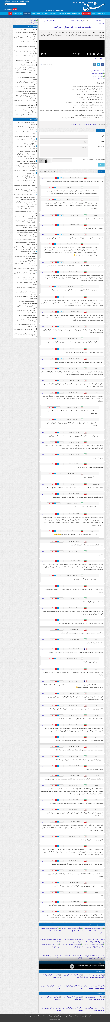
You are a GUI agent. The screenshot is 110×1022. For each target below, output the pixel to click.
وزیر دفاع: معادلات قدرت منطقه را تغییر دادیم (25, 274)
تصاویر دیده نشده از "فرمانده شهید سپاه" (27, 43)
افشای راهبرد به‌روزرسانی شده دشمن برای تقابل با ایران (26, 111)
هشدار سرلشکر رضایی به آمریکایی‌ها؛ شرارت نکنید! (26, 265)
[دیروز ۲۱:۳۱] (94, 979)
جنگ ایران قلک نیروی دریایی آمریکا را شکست (26, 236)
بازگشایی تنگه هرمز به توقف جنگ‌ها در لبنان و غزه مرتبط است (26, 61)
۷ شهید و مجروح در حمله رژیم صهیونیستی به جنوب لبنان (28, 302)
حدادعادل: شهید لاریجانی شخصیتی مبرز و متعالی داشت (25, 269)
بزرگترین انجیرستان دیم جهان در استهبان (51, 1009)
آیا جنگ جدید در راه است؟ (28, 65)
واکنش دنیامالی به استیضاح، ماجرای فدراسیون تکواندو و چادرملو (94, 987)
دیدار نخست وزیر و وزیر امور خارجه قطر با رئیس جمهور (94, 1009)
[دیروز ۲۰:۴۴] (94, 932)
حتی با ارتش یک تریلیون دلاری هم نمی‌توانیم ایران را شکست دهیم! (27, 162)
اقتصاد (33, 13)
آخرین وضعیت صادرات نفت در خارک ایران (26, 57)
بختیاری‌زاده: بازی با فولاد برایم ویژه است (24, 240)
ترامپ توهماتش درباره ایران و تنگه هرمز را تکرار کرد (25, 73)
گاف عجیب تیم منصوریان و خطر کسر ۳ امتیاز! (26, 47)
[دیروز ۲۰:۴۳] (72, 979)
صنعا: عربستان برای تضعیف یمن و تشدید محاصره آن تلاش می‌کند (27, 208)
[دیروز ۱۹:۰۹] (72, 932)
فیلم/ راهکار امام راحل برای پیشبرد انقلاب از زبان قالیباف (88, 108)
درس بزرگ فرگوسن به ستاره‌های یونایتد (24, 136)
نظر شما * (101, 147)
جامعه (38, 13)
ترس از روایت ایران (30, 173)
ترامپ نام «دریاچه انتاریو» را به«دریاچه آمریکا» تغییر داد (26, 222)
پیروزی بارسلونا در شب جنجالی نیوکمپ (25, 154)
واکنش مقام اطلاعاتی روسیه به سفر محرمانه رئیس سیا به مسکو (26, 92)
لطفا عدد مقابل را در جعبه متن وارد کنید (94, 160)
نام (103, 136)
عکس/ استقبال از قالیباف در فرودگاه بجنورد (91, 100)
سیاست (99, 13)
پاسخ (43, 178)
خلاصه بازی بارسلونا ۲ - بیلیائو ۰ (27, 151)
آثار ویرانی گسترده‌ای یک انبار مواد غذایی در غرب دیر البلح (25, 106)
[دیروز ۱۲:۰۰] (50, 1001)
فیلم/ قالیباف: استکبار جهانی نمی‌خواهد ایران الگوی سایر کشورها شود (84, 102)
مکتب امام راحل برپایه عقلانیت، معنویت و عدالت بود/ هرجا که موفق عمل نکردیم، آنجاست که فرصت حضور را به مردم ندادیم (72, 111)
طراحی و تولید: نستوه (55, 1019)
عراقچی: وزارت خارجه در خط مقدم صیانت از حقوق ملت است (27, 279)
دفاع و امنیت (62, 13)
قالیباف (95, 124)
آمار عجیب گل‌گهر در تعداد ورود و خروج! (51, 987)
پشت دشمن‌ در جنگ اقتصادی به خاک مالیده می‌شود (26, 97)
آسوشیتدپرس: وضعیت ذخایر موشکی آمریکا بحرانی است (26, 243)
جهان (93, 13)
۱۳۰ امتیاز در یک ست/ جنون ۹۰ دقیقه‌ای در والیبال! (25, 38)
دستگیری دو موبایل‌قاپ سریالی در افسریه (91, 965)
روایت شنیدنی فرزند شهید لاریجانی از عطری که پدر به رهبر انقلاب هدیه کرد (26, 69)
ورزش (80, 13)
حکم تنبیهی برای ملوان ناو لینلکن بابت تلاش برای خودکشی (26, 307)
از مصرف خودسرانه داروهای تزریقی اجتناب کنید (27, 123)
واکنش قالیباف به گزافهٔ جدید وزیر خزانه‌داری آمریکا (27, 253)
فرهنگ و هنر (45, 13)
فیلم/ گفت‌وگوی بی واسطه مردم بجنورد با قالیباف (90, 94)
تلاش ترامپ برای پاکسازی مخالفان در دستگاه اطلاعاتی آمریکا (26, 177)
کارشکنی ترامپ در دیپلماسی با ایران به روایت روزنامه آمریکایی (26, 203)
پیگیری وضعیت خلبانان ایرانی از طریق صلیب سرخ (73, 940)
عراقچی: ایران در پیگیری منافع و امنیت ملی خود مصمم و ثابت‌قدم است (26, 198)
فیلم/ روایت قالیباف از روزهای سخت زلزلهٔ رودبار (90, 97)
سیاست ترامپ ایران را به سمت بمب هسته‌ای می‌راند (26, 147)
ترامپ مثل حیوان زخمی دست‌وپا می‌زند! (24, 195)
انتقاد (79, 124)
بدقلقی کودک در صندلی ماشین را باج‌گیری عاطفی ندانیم (27, 157)
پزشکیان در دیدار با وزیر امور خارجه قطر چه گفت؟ (26, 335)
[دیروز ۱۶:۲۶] (72, 966)
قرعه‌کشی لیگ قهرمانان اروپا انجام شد (72, 987)
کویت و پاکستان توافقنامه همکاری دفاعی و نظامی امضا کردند (25, 326)
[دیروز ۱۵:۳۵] (94, 948)
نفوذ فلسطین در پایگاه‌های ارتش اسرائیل (24, 171)
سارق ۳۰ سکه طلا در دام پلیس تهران (25, 115)
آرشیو (21, 1)
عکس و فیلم (27, 13)
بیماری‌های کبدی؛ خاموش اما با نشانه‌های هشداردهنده (25, 167)
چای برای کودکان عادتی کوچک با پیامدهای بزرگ (27, 128)
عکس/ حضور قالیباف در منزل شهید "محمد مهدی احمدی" (87, 86)
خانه (103, 13)
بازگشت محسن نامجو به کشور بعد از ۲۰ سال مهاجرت (50, 940)
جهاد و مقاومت (53, 13)
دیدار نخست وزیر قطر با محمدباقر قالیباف (27, 283)
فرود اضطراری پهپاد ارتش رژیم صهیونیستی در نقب (28, 316)
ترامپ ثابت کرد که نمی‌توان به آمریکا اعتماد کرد (26, 140)
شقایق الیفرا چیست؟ (29, 144)
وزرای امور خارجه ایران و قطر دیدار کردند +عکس (25, 102)
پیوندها (15, 13)
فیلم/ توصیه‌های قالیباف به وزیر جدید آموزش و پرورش (88, 105)
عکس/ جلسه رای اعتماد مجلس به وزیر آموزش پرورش (88, 115)
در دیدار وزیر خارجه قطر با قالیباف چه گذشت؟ (26, 33)
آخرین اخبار (33, 119)
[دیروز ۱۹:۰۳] (94, 1001)
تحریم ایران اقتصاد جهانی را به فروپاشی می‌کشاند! (25, 133)
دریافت (99, 58)
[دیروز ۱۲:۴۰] (50, 948)
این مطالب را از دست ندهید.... (96, 925)
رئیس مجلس (87, 124)
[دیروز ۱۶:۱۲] (50, 932)
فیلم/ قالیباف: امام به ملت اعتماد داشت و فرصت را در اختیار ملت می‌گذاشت (82, 118)
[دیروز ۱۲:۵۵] (72, 948)
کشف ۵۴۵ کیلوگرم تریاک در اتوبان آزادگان (27, 78)
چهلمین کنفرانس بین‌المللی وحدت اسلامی (72, 1009)
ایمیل (102, 141)
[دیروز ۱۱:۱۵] (50, 979)
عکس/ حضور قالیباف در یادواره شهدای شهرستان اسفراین (87, 89)
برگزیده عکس (101, 993)
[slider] (58, 54)
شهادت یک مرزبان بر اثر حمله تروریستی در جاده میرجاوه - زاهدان (95, 940)
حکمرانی (73, 124)
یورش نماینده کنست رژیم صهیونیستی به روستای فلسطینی (25, 217)
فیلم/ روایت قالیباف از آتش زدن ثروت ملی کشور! (72, 27)
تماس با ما (14, 1)
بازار (10, 13)
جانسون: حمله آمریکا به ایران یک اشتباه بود (25, 186)
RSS (26, 1)
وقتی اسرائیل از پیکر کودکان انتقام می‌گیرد (27, 182)
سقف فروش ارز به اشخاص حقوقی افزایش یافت (27, 288)
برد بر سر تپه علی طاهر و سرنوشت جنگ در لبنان (25, 330)
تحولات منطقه (87, 13)
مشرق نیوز (89, 5)
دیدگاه (20, 13)
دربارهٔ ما (7, 1)
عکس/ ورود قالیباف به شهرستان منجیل (92, 92)
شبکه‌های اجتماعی (72, 13)
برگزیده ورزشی (100, 971)
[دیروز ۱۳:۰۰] (72, 1001)
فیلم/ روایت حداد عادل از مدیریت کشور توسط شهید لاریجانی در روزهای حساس (25, 248)
